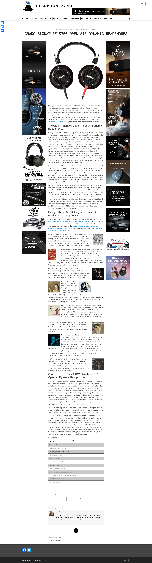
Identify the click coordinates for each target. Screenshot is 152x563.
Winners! (108, 18)
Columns (63, 18)
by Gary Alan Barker (91, 29)
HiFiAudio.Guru (96, 18)
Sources (48, 18)
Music (55, 18)
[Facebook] (2, 23)
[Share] (2, 30)
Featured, (72, 29)
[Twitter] (2, 27)
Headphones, (77, 29)
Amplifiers (39, 18)
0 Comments (66, 29)
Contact (84, 18)
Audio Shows (74, 18)
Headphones (27, 18)
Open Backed (84, 29)
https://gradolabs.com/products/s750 (61, 441)
